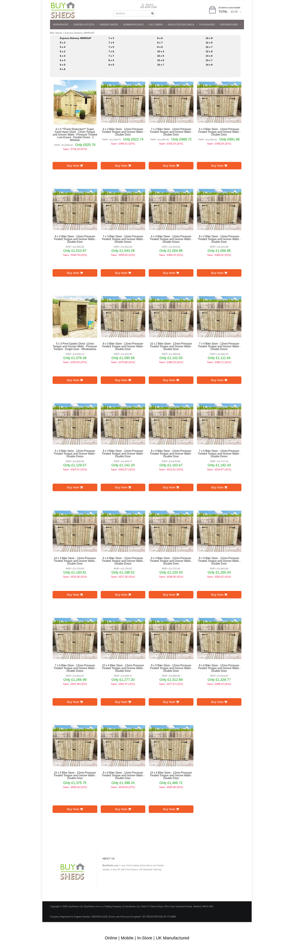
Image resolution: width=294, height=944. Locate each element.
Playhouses (207, 24)
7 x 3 (111, 38)
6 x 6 (62, 69)
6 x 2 (62, 51)
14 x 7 (209, 60)
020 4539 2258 (148, 7)
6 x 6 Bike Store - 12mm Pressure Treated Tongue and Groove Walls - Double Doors (123, 561)
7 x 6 (111, 51)
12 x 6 (209, 42)
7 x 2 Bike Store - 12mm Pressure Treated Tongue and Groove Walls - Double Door (171, 132)
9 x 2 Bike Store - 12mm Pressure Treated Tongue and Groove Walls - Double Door (219, 239)
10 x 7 (160, 64)
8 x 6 (160, 38)
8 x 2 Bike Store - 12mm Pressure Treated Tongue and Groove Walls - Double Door (75, 239)
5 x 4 (62, 47)
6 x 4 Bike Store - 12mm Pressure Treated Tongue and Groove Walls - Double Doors (171, 239)
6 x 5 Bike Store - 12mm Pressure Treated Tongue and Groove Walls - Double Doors (75, 454)
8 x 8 (160, 47)
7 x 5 (111, 47)
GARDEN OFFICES (83, 24)
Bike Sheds (56, 32)
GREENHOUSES (229, 24)
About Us (134, 927)
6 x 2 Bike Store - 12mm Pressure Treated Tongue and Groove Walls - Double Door (123, 132)
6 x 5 (62, 64)
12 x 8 (209, 51)
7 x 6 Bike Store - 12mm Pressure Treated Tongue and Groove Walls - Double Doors (75, 668)
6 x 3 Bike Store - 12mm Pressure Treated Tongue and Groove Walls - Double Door (219, 132)
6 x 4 (62, 60)
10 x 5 (160, 55)
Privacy (222, 927)
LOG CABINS (155, 24)
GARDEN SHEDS (108, 24)
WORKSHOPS (60, 24)
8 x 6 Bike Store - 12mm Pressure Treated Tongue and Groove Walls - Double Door (219, 668)
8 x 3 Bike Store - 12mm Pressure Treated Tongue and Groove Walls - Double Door (123, 346)
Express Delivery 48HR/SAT (80, 32)
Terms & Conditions (153, 927)
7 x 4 (111, 42)
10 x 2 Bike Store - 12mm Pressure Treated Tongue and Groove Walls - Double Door (171, 346)
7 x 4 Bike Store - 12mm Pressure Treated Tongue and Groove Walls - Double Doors (219, 346)
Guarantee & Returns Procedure (184, 927)
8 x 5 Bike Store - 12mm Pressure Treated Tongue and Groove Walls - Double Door (219, 561)
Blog (122, 927)
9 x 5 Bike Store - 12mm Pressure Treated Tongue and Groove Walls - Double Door (171, 668)
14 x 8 (209, 64)
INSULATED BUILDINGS (181, 24)
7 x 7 (111, 55)
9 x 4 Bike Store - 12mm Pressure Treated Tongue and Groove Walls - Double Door (171, 561)
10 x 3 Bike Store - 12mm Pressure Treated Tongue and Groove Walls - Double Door (75, 561)
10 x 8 (209, 38)
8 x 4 (111, 60)
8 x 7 (160, 42)
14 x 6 (209, 55)
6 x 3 (62, 55)
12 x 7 (209, 47)
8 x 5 (111, 64)
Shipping (209, 927)
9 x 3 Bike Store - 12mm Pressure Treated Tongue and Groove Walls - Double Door (123, 454)
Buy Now (73, 165)
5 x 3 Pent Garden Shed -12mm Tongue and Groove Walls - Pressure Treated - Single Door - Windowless (75, 346)
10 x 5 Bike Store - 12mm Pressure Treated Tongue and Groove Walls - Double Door (75, 775)
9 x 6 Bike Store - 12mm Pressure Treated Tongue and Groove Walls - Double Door (123, 775)
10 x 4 (160, 51)
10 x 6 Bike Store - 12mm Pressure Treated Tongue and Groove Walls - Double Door (171, 775)
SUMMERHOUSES (133, 24)
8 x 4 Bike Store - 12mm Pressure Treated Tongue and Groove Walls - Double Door (171, 454)
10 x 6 (160, 60)
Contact (235, 927)
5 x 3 (62, 42)
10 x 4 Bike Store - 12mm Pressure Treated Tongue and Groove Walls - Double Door (123, 668)
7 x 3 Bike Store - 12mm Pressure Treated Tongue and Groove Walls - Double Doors (123, 239)
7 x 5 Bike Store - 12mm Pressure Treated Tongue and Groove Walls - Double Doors (219, 454)
